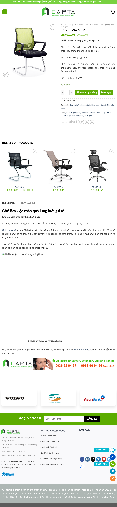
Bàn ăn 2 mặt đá (42, 493)
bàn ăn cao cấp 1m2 (57, 497)
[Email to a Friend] (87, 122)
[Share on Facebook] (76, 122)
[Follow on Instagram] (87, 459)
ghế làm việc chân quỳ (94, 112)
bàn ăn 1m (27, 490)
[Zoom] (6, 74)
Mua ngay (106, 92)
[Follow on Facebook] (82, 459)
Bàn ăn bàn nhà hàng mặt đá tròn (27, 497)
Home (63, 25)
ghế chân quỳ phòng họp (75, 112)
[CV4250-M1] (20, 166)
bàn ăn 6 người (84, 493)
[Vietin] (98, 398)
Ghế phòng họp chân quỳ (96, 105)
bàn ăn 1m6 (89, 490)
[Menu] (4, 11)
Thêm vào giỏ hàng (87, 92)
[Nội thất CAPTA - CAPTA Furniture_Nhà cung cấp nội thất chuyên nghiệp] (58, 11)
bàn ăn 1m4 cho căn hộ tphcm (65, 490)
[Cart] (112, 12)
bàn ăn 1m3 (41, 490)
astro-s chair (13, 490)
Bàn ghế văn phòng (76, 25)
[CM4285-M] (58, 166)
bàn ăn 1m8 (25, 493)
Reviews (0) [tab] (28, 203)
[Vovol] (19, 398)
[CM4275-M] (97, 166)
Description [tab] (9, 203)
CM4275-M (97, 187)
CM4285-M (58, 187)
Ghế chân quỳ (9, 230)
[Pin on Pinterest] (92, 122)
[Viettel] (58, 398)
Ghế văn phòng (92, 25)
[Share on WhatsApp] (71, 122)
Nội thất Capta (81, 350)
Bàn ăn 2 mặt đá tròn (63, 493)
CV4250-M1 (20, 187)
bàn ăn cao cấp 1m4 (80, 497)
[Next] (115, 171)
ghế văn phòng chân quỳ (82, 115)
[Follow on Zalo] (82, 466)
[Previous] (2, 171)
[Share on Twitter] (81, 122)
